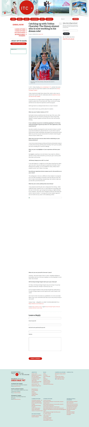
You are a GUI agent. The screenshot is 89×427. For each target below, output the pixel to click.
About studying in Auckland (72, 401)
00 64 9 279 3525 (17, 392)
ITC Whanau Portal (35, 379)
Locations (35, 19)
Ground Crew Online (47, 417)
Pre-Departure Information (72, 406)
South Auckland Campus (60, 377)
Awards (33, 391)
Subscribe (66, 33)
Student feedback (35, 416)
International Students (20, 35)
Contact (49, 19)
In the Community (46, 376)
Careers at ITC (34, 373)
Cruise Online (46, 416)
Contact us (70, 372)
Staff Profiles (34, 380)
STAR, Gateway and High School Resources (51, 412)
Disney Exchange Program (50, 306)
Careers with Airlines (36, 409)
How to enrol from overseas (72, 404)
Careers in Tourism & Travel (37, 410)
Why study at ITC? (70, 402)
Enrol (19, 19)
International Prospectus (71, 408)
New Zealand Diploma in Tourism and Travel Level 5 (53, 408)
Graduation (34, 393)
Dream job (58, 306)
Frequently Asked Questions (72, 405)
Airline (44, 373)
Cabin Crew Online (47, 414)
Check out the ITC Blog (18, 43)
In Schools (45, 375)
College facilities (35, 394)
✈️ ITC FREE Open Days (59, 379)
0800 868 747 (18, 380)
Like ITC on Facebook (68, 39)
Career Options (20, 29)
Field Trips (34, 395)
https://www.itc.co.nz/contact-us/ (36, 303)
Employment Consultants (36, 375)
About (26, 19)
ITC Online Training (47, 413)
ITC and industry (35, 390)
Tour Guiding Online (47, 418)
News (34, 306)
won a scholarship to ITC (45, 87)
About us (34, 372)
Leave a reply (39, 308)
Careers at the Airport (36, 408)
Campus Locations (60, 372)
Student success (38, 306)
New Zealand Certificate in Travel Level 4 (51, 406)
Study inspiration (46, 382)
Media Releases (35, 389)
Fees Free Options (35, 376)
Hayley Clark (40, 34)
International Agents (71, 411)
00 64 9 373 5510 (17, 386)
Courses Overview (47, 400)
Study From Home (46, 381)
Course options (20, 31)
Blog (42, 19)
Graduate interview (32, 308)
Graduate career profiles (37, 415)
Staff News (45, 379)
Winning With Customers (48, 420)
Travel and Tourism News (48, 384)
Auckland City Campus (59, 376)
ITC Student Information (36, 377)
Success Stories (20, 32)
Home (13, 19)
